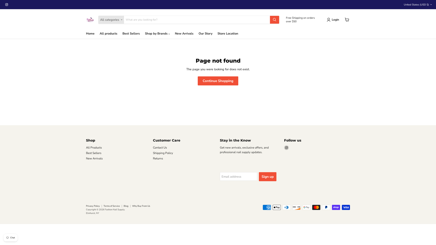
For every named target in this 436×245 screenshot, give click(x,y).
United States (416, 4)
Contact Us (160, 148)
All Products (94, 148)
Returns (158, 158)
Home (90, 33)
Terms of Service (112, 206)
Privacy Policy (93, 206)
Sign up (268, 176)
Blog (126, 206)
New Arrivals (184, 33)
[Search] (274, 20)
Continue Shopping (218, 81)
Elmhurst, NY (92, 213)
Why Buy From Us (141, 206)
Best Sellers (131, 33)
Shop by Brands (156, 33)
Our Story (205, 33)
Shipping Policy (163, 153)
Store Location (227, 33)
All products (108, 33)
